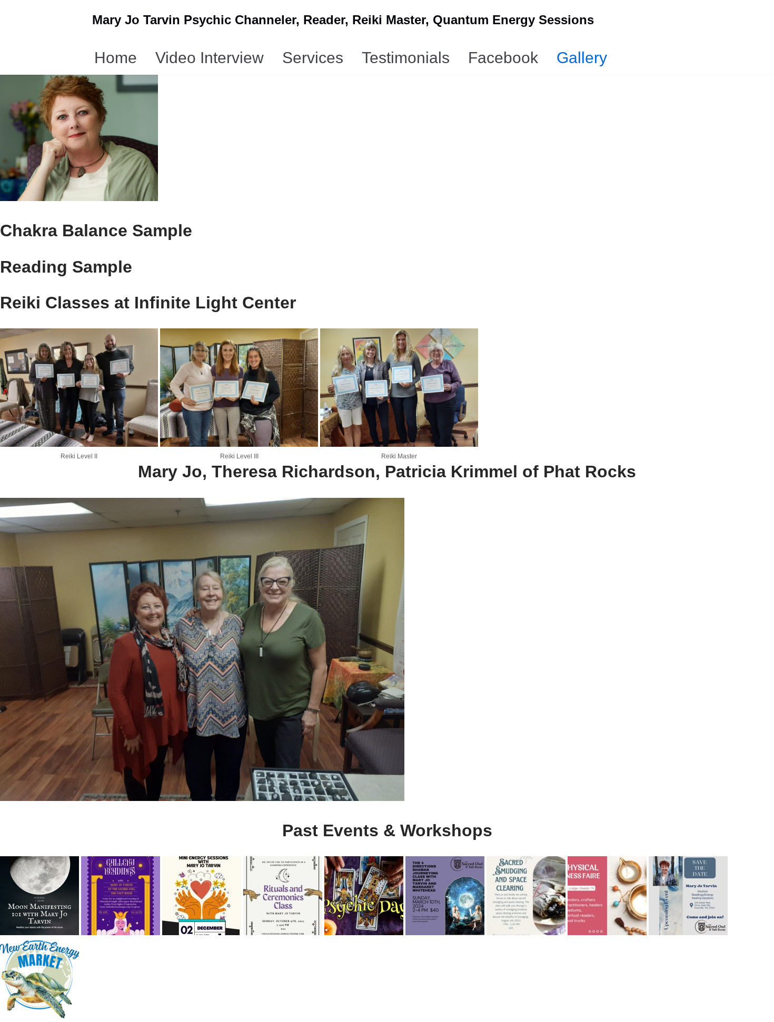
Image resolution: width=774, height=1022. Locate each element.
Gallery (582, 57)
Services (312, 57)
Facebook (503, 57)
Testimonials (406, 57)
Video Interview (209, 57)
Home (115, 57)
